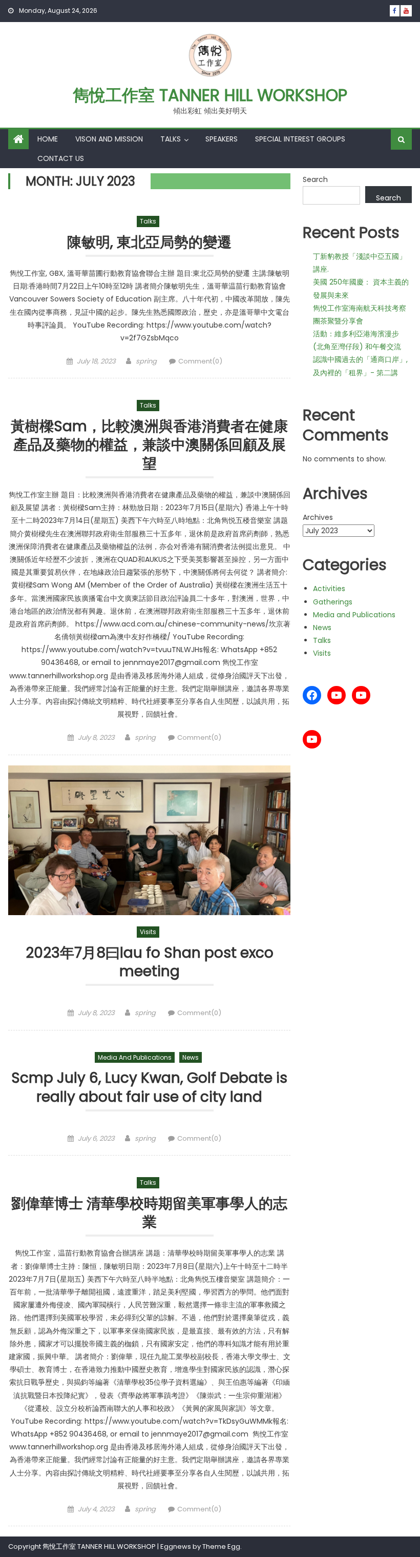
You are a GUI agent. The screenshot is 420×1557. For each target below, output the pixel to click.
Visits (148, 931)
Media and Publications (135, 1057)
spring (146, 361)
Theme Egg (221, 1546)
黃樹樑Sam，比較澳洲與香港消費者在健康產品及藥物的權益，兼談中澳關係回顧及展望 (149, 445)
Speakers (221, 139)
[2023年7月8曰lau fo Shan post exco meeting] (149, 840)
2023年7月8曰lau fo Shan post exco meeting (150, 962)
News (190, 1057)
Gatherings (332, 602)
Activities (329, 588)
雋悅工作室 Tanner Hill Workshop (210, 95)
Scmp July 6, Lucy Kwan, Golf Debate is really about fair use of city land (149, 1087)
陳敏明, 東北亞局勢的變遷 (149, 242)
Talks (170, 139)
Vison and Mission (109, 139)
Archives (318, 517)
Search (315, 179)
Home (47, 139)
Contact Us (60, 158)
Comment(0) (200, 361)
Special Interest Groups (300, 139)
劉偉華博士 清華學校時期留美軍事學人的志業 (149, 1213)
